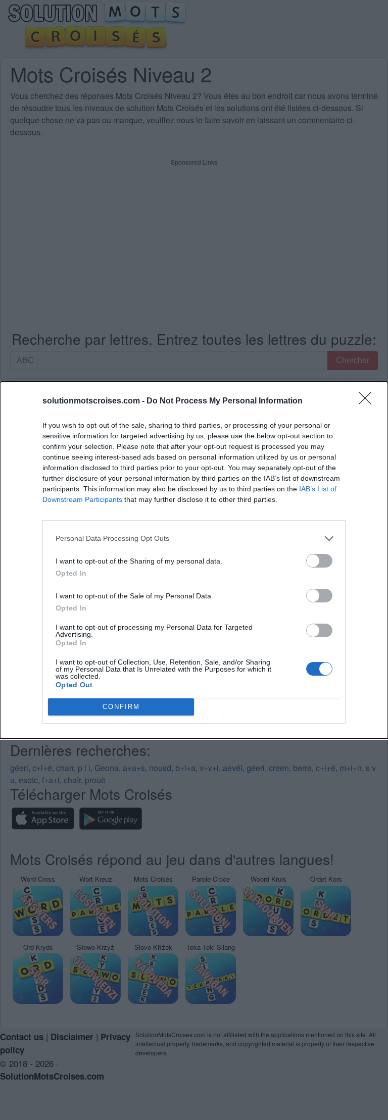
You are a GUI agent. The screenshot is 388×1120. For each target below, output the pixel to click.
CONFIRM (121, 706)
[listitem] (194, 538)
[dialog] (194, 560)
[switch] (319, 561)
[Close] (368, 401)
